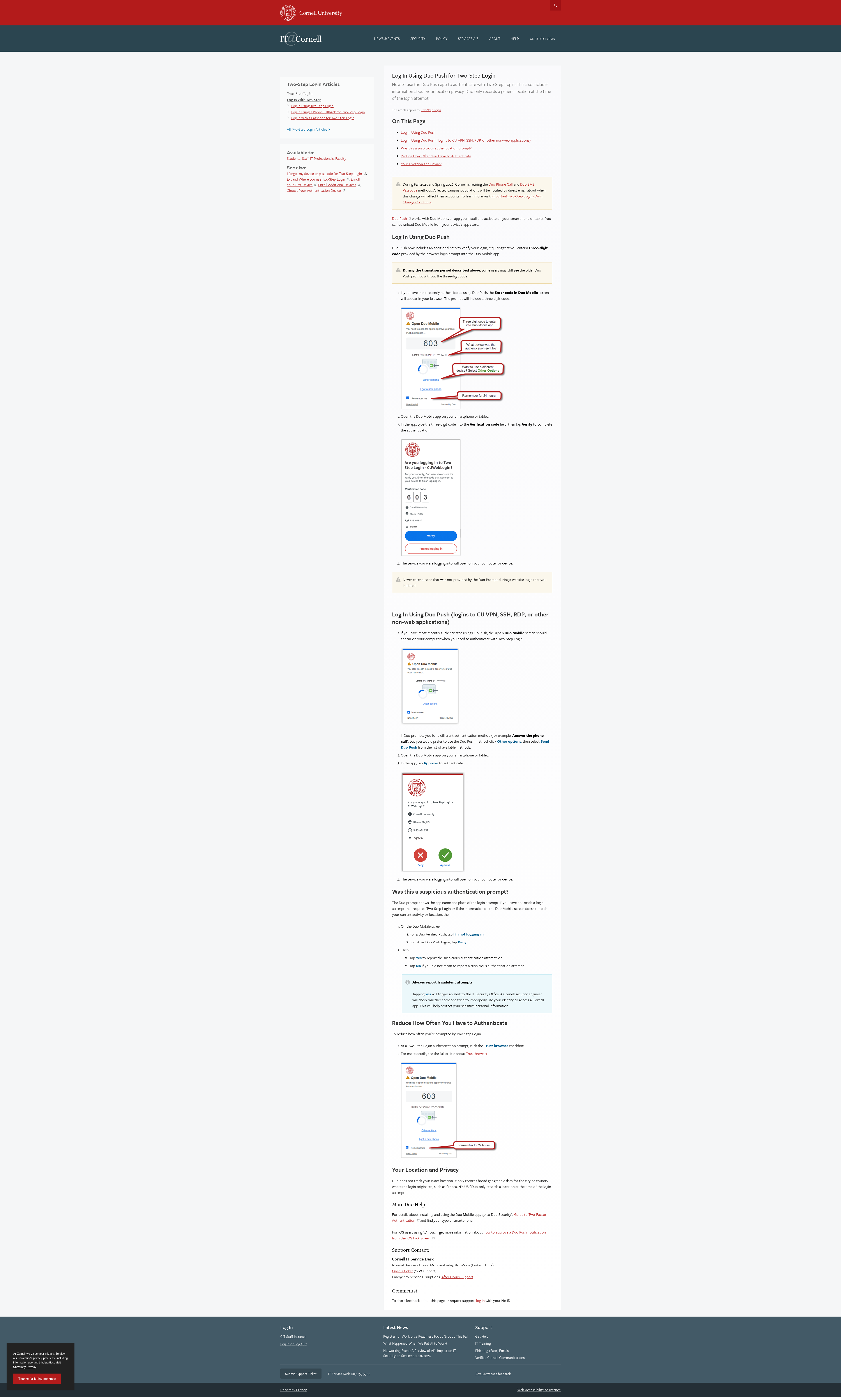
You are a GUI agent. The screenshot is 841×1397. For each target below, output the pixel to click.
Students (293, 158)
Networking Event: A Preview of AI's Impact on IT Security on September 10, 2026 (419, 1353)
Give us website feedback (493, 1373)
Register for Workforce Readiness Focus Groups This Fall (425, 1336)
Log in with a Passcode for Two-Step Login (322, 118)
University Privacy (293, 1389)
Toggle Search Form (555, 5)
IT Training (483, 1343)
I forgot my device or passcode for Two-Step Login (324, 173)
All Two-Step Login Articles (307, 129)
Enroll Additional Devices (337, 184)
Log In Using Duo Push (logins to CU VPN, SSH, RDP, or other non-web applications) (466, 140)
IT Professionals (322, 158)
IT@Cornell (301, 39)
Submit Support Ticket (300, 1373)
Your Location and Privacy (421, 164)
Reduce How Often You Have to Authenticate (436, 156)
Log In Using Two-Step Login (312, 105)
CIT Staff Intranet (293, 1336)
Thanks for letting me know (37, 1378)
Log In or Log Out (293, 1344)
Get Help (482, 1336)
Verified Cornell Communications (500, 1357)
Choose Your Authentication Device (314, 190)
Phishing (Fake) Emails (492, 1350)
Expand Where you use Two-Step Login (316, 179)
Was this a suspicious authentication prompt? (436, 148)
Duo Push (399, 218)
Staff (305, 158)
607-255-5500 (360, 1373)
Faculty (340, 158)
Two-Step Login (431, 110)
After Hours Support (457, 1277)
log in (480, 1300)
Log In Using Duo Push (418, 132)
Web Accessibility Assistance (539, 1389)
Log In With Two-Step (304, 99)
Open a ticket (402, 1271)
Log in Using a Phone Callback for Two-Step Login (328, 112)
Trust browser (476, 1053)
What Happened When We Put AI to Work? (415, 1343)
